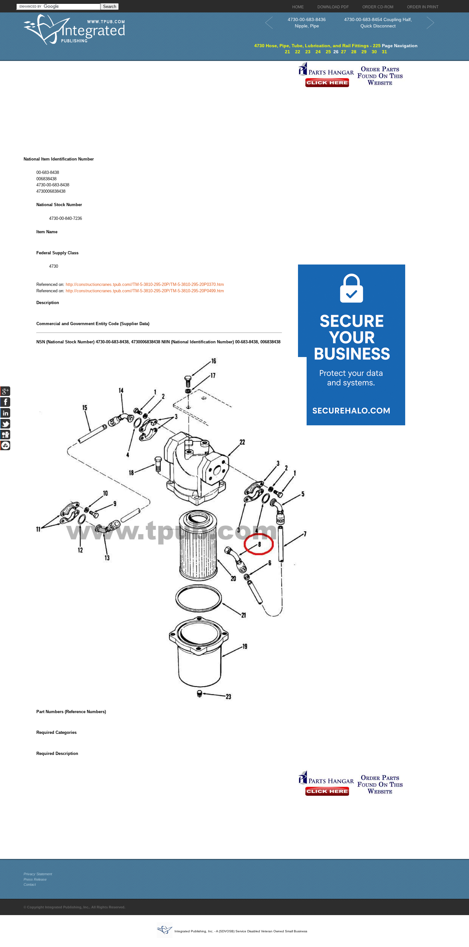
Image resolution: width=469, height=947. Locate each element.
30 (374, 51)
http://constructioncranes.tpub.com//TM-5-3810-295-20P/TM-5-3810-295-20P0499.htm (145, 290)
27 (343, 51)
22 (297, 51)
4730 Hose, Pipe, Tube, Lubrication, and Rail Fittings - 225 (317, 45)
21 (287, 51)
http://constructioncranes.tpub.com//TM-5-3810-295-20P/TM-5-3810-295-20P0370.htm (145, 284)
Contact (30, 884)
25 (328, 51)
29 (364, 51)
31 (384, 51)
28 (353, 51)
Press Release (35, 879)
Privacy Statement (38, 874)
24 (318, 51)
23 (307, 51)
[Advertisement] (159, 105)
